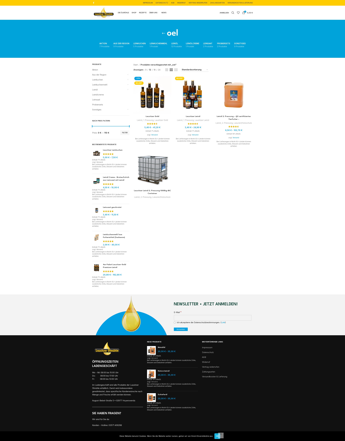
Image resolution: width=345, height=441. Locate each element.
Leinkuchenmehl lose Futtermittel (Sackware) (114, 236)
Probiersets (97, 104)
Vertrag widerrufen (210, 367)
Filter (124, 133)
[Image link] (107, 348)
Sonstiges (96, 109)
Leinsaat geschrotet (112, 207)
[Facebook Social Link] (93, 3)
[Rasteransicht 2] (166, 70)
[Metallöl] (151, 350)
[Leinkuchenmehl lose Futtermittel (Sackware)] (96, 239)
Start (135, 64)
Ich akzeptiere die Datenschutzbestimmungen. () (201, 322)
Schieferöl (162, 394)
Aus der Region (99, 74)
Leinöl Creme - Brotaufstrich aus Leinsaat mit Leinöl (116, 178)
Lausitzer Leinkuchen (113, 150)
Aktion (95, 69)
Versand (99, 162)
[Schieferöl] (151, 397)
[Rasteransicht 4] (175, 70)
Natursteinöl (164, 371)
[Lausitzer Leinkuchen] (96, 154)
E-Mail (178, 312)
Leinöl (95, 89)
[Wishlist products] (238, 12)
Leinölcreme (98, 94)
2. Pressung (227, 123)
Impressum (207, 347)
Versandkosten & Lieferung (214, 376)
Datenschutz (208, 352)
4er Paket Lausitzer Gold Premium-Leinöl (114, 266)
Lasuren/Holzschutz (243, 123)
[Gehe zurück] (163, 33)
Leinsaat (96, 99)
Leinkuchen (97, 79)
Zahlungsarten (208, 371)
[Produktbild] (152, 95)
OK (217, 436)
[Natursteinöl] (151, 374)
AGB (204, 357)
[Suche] (233, 12)
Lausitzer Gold (152, 116)
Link (223, 322)
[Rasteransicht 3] (171, 70)
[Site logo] (103, 12)
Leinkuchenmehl (99, 84)
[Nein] (221, 435)
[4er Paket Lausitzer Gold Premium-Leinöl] (96, 269)
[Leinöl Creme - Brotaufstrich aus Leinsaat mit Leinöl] (96, 182)
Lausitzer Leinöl (193, 116)
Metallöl (161, 347)
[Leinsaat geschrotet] (96, 211)
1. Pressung (148, 120)
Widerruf (206, 362)
